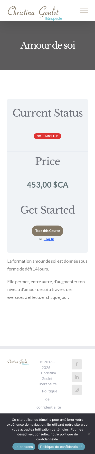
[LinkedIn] (77, 377)
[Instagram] (77, 390)
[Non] (88, 433)
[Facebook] (77, 364)
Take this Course (47, 231)
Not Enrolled (47, 136)
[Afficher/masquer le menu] (84, 11)
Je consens (24, 447)
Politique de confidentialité (49, 399)
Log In (49, 239)
